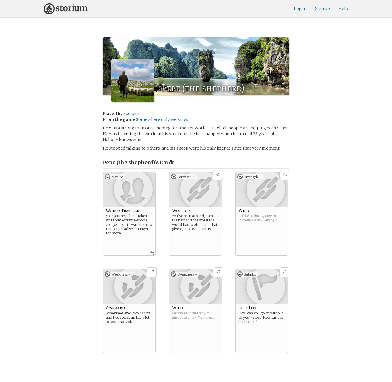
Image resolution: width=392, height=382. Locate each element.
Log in (300, 8)
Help (343, 8)
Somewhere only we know (162, 119)
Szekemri (133, 113)
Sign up (322, 8)
